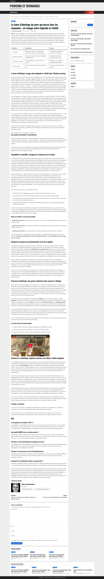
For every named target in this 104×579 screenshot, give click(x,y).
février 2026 (73, 75)
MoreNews (56, 577)
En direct (91, 12)
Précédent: (23, 497)
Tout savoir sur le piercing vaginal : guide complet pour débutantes (57, 555)
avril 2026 (73, 69)
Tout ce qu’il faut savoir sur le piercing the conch (80, 48)
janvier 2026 (73, 78)
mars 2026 (73, 72)
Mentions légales (13, 12)
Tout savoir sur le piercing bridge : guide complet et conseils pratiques (38, 555)
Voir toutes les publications (42, 489)
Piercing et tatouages (25, 6)
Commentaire (14, 509)
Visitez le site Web (27, 489)
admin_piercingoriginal (17, 31)
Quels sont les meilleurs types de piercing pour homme (81, 52)
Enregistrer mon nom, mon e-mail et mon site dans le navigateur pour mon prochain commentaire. (34, 540)
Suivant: (55, 496)
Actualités (13, 21)
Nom (12, 526)
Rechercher (74, 21)
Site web (13, 535)
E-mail (13, 531)
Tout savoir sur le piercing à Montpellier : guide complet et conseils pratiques (20, 555)
